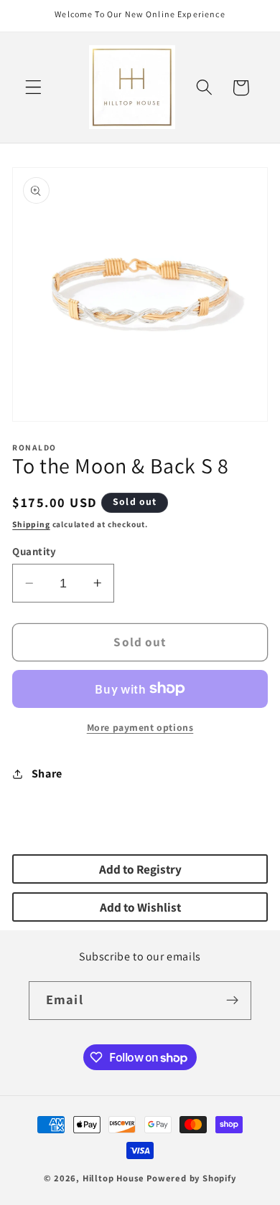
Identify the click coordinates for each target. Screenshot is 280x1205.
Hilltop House (113, 1178)
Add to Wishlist (140, 907)
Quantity (34, 551)
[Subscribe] (232, 1000)
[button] (33, 88)
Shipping (31, 524)
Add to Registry (140, 869)
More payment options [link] (140, 727)
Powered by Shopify (191, 1178)
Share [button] (47, 773)
